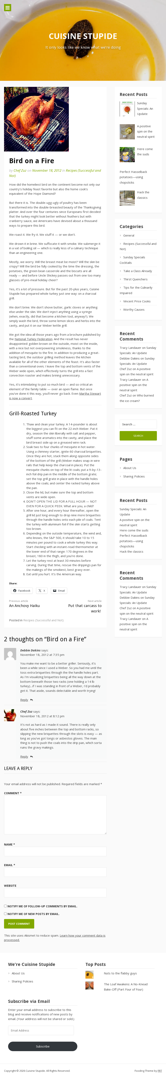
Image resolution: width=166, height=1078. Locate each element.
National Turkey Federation (33, 339)
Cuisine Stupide (83, 35)
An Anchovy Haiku (24, 603)
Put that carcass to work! (85, 606)
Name (9, 844)
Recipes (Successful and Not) (43, 620)
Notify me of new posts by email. (33, 914)
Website (10, 886)
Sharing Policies (134, 476)
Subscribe (43, 1046)
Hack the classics (131, 551)
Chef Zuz (20, 170)
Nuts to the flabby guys (120, 973)
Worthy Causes (134, 309)
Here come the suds (134, 530)
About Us (129, 468)
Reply (24, 700)
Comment (13, 793)
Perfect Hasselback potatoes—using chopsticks (133, 540)
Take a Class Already (137, 271)
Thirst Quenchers (135, 279)
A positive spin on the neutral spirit (134, 385)
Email (9, 865)
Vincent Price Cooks (137, 301)
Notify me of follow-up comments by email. (42, 906)
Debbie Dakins (130, 358)
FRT (160, 1071)
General (128, 235)
